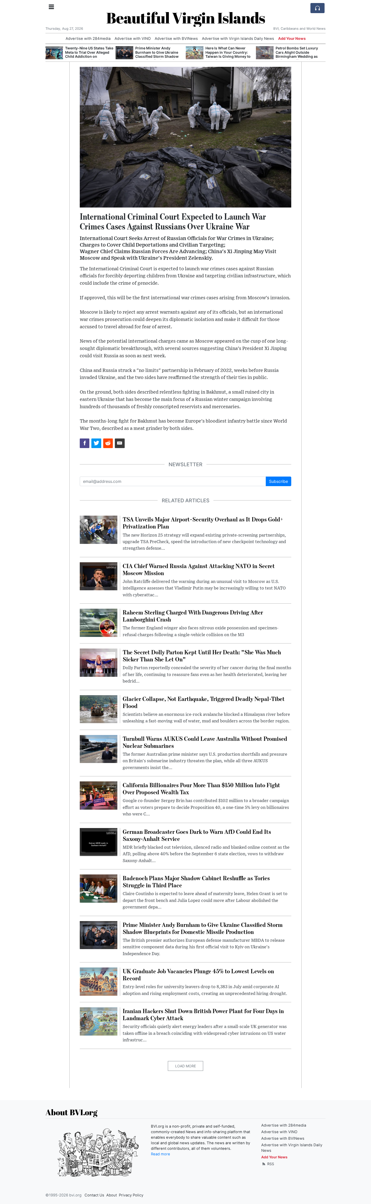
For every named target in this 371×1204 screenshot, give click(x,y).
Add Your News (292, 38)
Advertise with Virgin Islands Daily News (238, 38)
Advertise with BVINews (176, 38)
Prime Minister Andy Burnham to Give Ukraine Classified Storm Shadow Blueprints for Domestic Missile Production (87, 56)
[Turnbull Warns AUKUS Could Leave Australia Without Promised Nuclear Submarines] (98, 748)
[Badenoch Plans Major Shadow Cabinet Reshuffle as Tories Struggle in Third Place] (98, 888)
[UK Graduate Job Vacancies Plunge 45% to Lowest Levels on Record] (98, 981)
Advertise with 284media (88, 38)
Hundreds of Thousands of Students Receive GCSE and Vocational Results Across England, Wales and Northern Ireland (299, 56)
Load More (185, 1066)
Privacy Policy (131, 1195)
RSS (270, 1164)
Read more (160, 1154)
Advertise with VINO (133, 38)
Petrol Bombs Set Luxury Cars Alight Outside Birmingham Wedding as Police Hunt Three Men (226, 54)
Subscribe (278, 481)
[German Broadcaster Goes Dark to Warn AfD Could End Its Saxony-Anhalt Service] (98, 841)
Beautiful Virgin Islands (185, 18)
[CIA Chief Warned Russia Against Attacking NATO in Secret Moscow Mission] (98, 575)
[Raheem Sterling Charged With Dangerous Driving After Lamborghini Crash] (98, 622)
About (111, 1195)
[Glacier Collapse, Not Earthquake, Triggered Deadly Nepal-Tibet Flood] (98, 708)
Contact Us (94, 1195)
